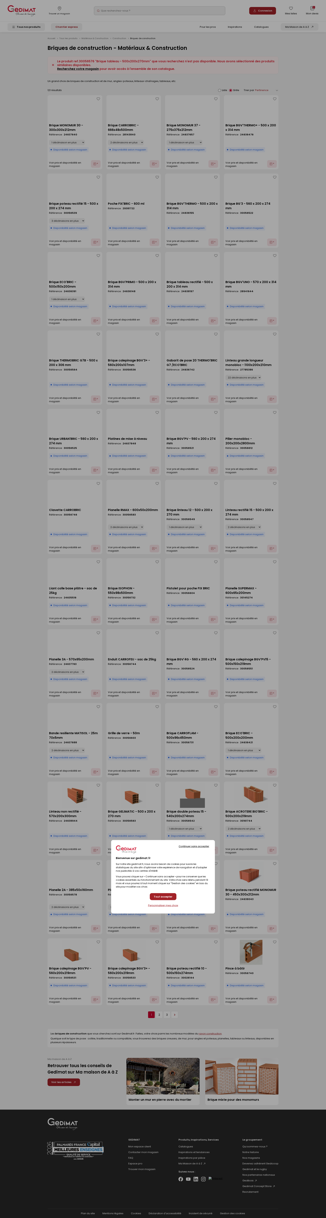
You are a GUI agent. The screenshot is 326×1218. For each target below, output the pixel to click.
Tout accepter (163, 896)
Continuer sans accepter (194, 846)
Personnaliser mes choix (163, 905)
